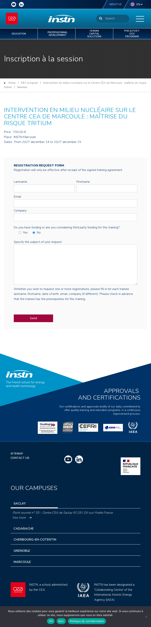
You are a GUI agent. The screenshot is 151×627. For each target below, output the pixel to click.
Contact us (20, 458)
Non (61, 621)
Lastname (20, 182)
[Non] (146, 617)
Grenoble (22, 551)
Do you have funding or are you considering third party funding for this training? (67, 227)
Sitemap (17, 453)
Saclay (20, 503)
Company (20, 210)
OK (51, 621)
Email (17, 196)
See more (19, 517)
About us (115, 4)
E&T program (29, 83)
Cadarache (24, 528)
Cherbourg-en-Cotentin (35, 539)
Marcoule (22, 562)
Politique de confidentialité (87, 621)
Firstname (83, 182)
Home (12, 83)
